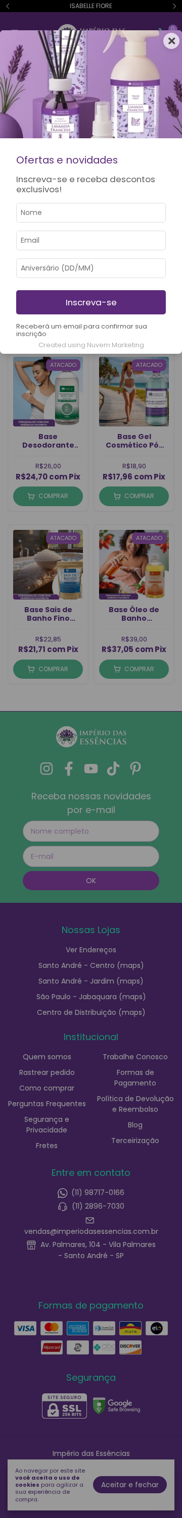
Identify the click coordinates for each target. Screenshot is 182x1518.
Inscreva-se (91, 302)
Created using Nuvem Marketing (91, 345)
